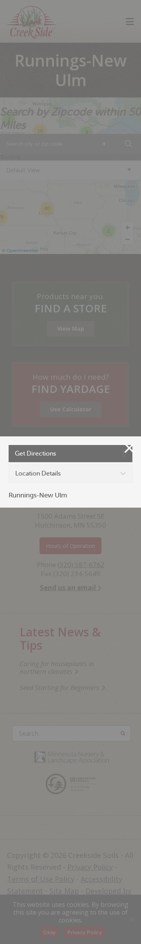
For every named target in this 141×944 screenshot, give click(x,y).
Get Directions (35, 453)
